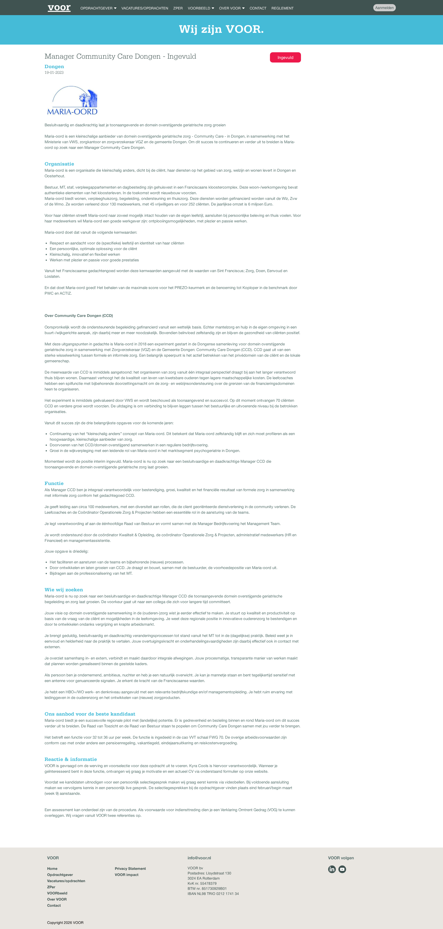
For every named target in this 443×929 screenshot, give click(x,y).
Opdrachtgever (60, 874)
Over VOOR (57, 899)
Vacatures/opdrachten (66, 881)
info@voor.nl (199, 857)
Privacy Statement (130, 868)
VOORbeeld (57, 893)
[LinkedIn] (332, 869)
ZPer (51, 887)
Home (52, 868)
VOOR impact (126, 874)
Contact (54, 905)
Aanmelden (384, 8)
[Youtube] (342, 869)
